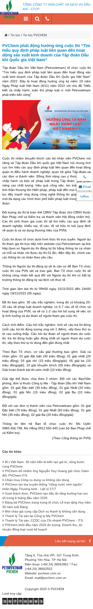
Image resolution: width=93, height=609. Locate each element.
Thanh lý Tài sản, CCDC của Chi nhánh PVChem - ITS (43, 520)
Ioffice (84, 196)
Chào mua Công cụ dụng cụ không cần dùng (36, 480)
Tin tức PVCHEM (35, 35)
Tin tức (15, 35)
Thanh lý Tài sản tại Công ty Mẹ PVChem (34, 516)
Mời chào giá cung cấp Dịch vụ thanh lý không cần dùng (44, 511)
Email (86, 186)
